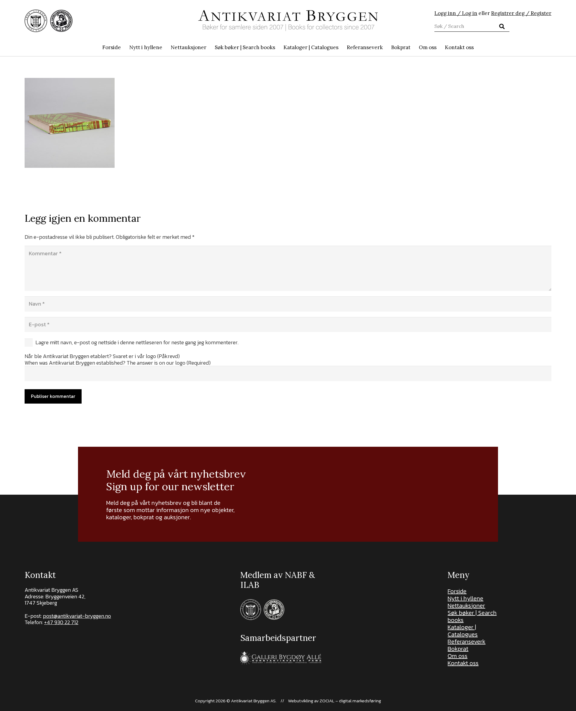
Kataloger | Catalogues (463, 631)
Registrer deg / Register (521, 13)
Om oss (457, 655)
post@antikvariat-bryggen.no (77, 616)
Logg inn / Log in (455, 13)
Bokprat (458, 648)
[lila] (36, 21)
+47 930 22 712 (61, 622)
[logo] (288, 20)
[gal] (281, 658)
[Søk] (501, 26)
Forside (457, 591)
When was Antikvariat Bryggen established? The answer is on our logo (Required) (118, 363)
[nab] (61, 21)
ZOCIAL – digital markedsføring (350, 700)
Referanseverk (466, 641)
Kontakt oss (463, 663)
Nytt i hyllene (465, 598)
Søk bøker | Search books (472, 616)
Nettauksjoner (466, 605)
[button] (278, 47)
